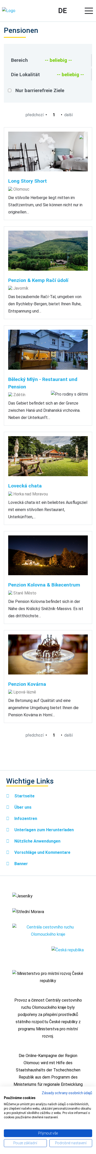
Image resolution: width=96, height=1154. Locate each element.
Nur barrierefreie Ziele (39, 90)
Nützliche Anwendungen (36, 841)
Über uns (22, 807)
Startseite (24, 796)
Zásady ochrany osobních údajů (67, 1093)
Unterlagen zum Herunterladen (43, 829)
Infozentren (25, 818)
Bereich (19, 60)
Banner (20, 863)
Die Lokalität (25, 74)
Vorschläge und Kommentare (41, 852)
